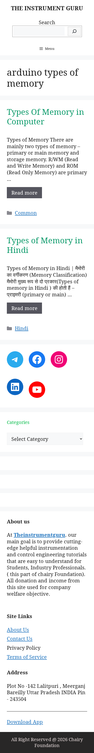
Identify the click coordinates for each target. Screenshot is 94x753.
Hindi (21, 328)
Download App (25, 721)
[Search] (74, 31)
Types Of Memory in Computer (45, 116)
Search (47, 22)
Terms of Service (27, 656)
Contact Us (19, 638)
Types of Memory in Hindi (45, 245)
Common (26, 212)
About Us (18, 629)
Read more (24, 192)
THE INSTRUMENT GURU (47, 8)
